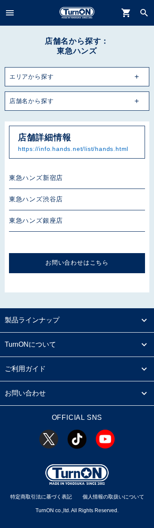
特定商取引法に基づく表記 (41, 497)
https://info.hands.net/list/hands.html (73, 148)
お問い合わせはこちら (77, 263)
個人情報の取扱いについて (113, 497)
